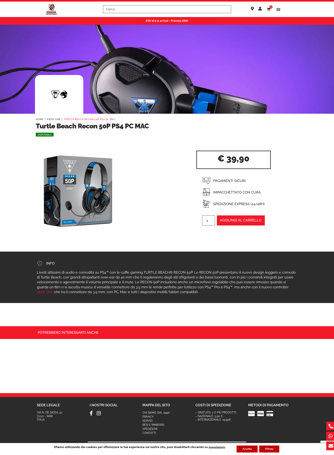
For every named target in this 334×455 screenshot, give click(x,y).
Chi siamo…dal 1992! (156, 412)
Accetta (247, 449)
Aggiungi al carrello (240, 220)
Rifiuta (269, 449)
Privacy (148, 416)
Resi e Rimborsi (153, 424)
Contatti (149, 433)
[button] (278, 9)
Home (39, 119)
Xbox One (53, 119)
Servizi (147, 420)
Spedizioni (149, 428)
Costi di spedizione (213, 405)
